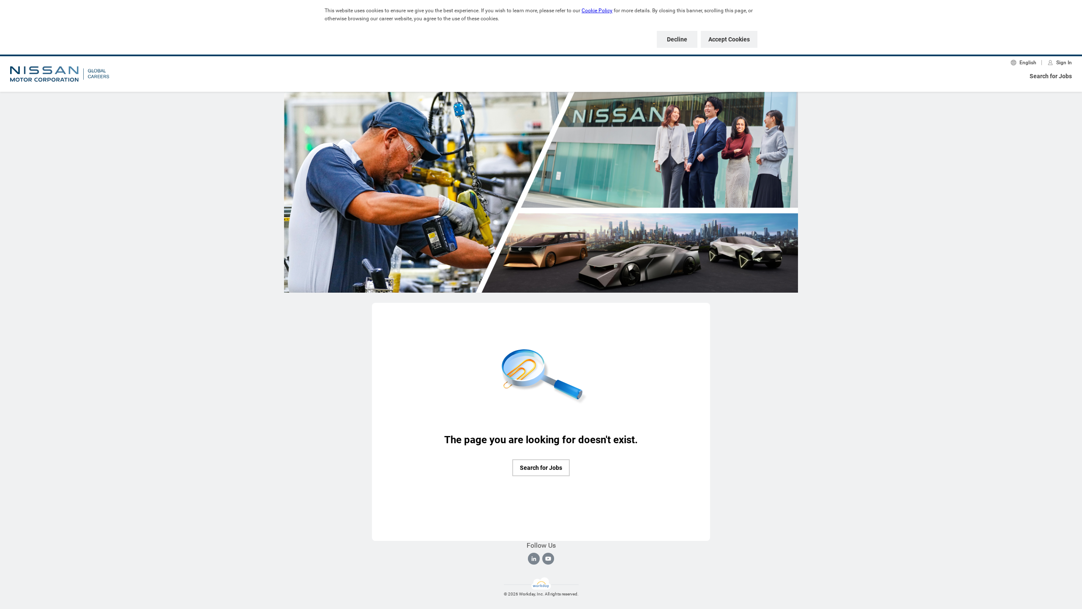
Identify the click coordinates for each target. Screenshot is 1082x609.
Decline (677, 39)
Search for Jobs (1051, 76)
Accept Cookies (729, 39)
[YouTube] (548, 559)
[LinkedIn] (534, 559)
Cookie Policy (597, 11)
